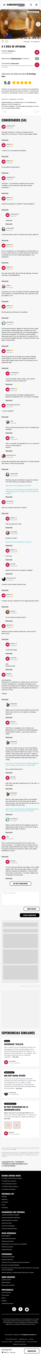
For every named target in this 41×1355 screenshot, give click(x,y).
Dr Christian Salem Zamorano (10, 1186)
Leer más (15, 1057)
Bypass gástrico (6, 1235)
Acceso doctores (6, 1292)
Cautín (3, 1205)
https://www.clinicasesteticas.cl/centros (18, 485)
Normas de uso (23, 1339)
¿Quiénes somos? (6, 1279)
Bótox (7, 1041)
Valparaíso (4, 1199)
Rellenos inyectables (7, 1246)
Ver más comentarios (20, 884)
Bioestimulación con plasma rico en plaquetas (14, 1244)
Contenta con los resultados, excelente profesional (16, 1262)
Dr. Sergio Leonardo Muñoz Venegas (12, 1178)
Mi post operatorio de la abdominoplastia (16, 1108)
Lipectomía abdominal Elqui (9, 1228)
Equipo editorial (6, 1282)
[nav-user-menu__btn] (36, 5)
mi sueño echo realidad (8, 1257)
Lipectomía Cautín (7, 1223)
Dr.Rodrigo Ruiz (16, 58)
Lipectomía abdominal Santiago (10, 1215)
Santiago (4, 1196)
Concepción (5, 1202)
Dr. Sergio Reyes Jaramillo (9, 1181)
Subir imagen (31, 909)
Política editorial (32, 1341)
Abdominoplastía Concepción (10, 1220)
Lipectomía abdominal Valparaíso (11, 1217)
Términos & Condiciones (19, 1344)
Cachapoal (5, 1207)
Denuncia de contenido (8, 1285)
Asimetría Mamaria (7, 1249)
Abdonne (11, 51)
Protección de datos (11, 1339)
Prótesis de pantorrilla (8, 1241)
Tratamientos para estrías (9, 1238)
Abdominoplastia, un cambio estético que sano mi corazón (18, 1272)
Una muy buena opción (14, 1075)
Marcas (4, 1298)
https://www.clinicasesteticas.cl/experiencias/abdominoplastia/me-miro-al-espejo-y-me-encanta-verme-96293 (22, 491)
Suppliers (4, 1300)
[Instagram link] (14, 1310)
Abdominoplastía (10, 1103)
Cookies (31, 1339)
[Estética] (16, 5)
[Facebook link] (20, 1310)
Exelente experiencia (7, 1259)
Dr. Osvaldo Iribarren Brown (9, 1183)
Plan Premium (5, 1295)
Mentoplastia (9, 1072)
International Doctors (7, 1303)
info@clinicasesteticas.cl (29, 1334)
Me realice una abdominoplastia (10, 1265)
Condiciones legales (20, 1341)
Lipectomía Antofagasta (8, 1226)
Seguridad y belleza (13, 1044)
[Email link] (27, 1309)
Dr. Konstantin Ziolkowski (9, 1189)
